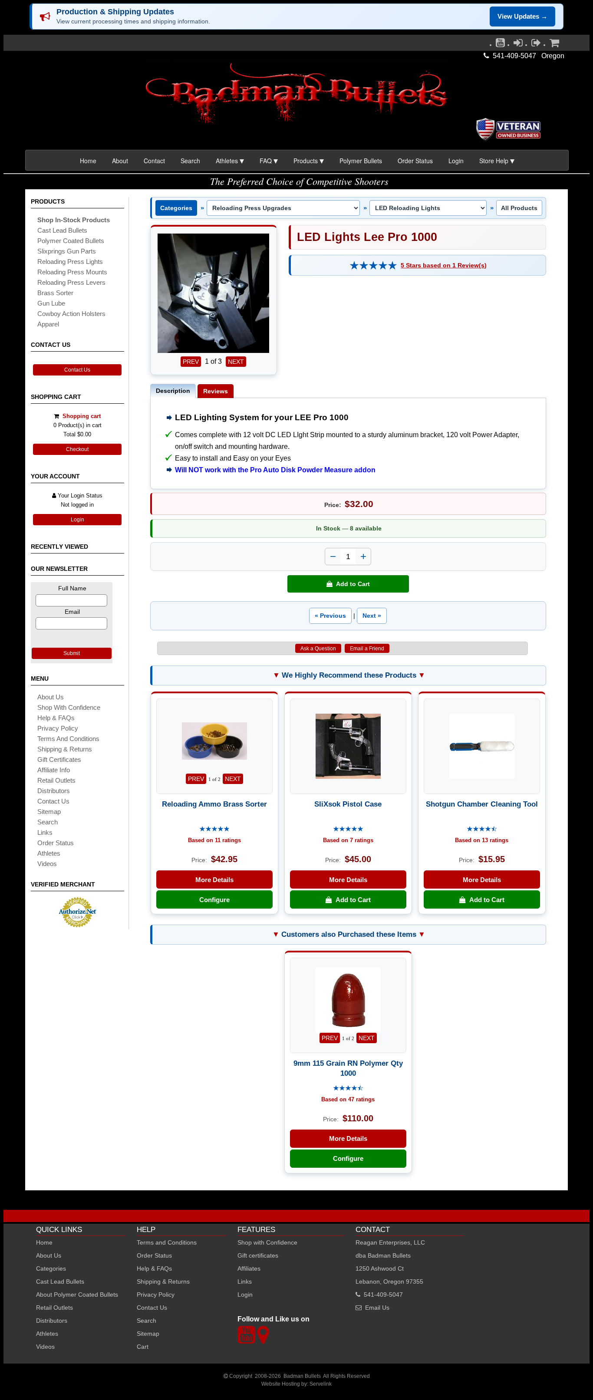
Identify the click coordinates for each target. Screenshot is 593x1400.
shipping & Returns (64, 749)
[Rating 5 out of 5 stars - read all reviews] (373, 265)
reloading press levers (71, 282)
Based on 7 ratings (348, 840)
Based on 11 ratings (214, 840)
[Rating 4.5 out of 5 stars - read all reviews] (482, 829)
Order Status (415, 160)
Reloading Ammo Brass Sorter (214, 804)
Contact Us (77, 369)
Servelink (321, 1384)
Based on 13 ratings (481, 840)
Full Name (72, 588)
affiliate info (53, 770)
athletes (48, 853)
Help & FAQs (56, 717)
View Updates (522, 16)
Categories (176, 207)
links (45, 832)
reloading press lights (70, 261)
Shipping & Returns (163, 1281)
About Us (50, 697)
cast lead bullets (62, 230)
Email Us (377, 1307)
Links (244, 1281)
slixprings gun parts (66, 251)
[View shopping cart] (554, 45)
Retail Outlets (54, 1307)
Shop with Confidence (68, 707)
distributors (53, 790)
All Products (519, 207)
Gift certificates (59, 759)
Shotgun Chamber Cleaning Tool (482, 804)
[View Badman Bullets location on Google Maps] (263, 1340)
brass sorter (55, 292)
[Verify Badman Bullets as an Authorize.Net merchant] (77, 924)
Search (190, 160)
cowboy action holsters (71, 313)
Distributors (51, 1320)
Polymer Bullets (360, 160)
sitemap (49, 811)
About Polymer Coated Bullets (77, 1294)
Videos (47, 863)
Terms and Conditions (68, 738)
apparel (48, 324)
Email (72, 611)
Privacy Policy (57, 728)
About (120, 160)
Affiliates (248, 1268)
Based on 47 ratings (348, 1099)
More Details (214, 879)
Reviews (215, 391)
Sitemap (148, 1333)
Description (173, 391)
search (47, 822)
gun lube (51, 303)
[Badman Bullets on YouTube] (500, 45)
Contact (154, 160)
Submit (71, 653)
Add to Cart (351, 584)
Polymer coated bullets (70, 240)
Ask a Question (318, 648)
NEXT (236, 362)
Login (456, 160)
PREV (191, 362)
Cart (142, 1346)
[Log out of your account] (536, 45)
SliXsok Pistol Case (348, 804)
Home (88, 160)
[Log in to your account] (518, 45)
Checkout (77, 449)
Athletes (47, 1333)
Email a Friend (367, 648)
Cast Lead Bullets (60, 1281)
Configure (214, 899)
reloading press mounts (72, 272)
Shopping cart (82, 416)
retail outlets (56, 780)
